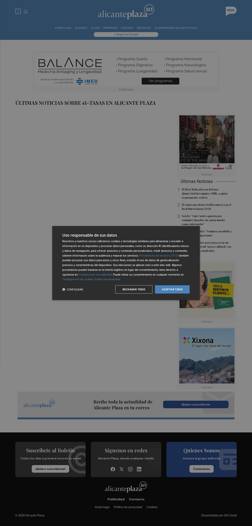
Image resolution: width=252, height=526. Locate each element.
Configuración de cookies (77, 279)
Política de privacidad (107, 279)
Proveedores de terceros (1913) (158, 255)
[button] (72, 289)
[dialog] (126, 263)
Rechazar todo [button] (133, 289)
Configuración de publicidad (95, 274)
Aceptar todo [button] (172, 289)
